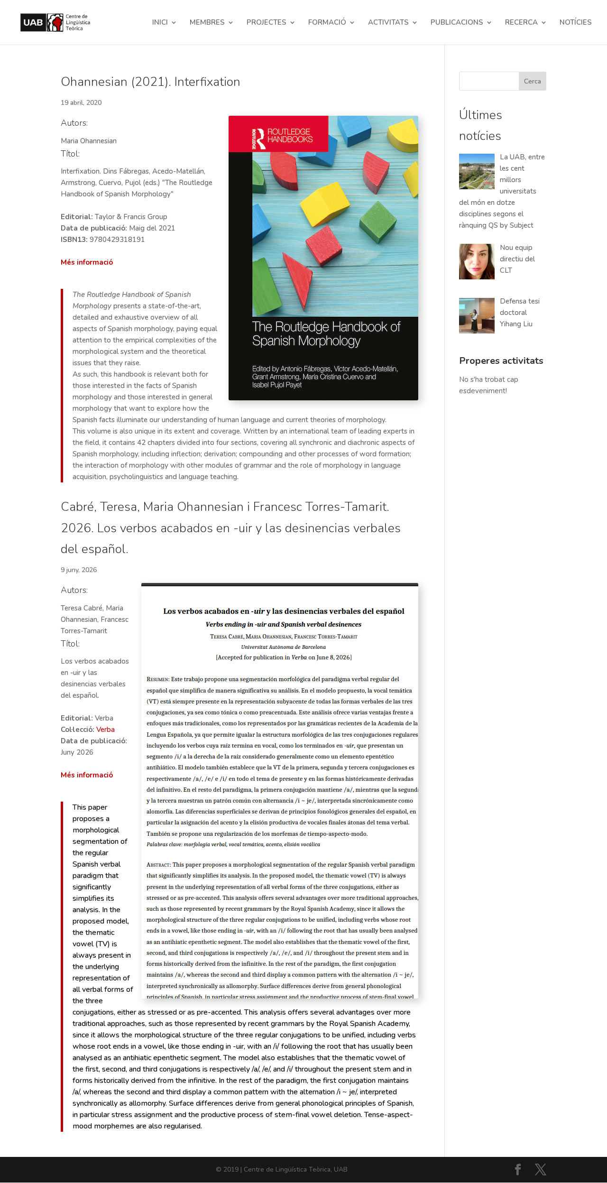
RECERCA (521, 23)
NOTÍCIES (576, 23)
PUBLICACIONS (457, 23)
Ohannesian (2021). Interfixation (150, 82)
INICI (160, 23)
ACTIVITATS (388, 23)
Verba (105, 729)
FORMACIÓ (327, 23)
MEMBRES (207, 23)
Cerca (532, 81)
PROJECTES (266, 23)
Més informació (87, 262)
